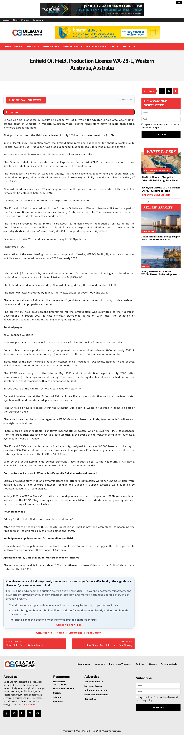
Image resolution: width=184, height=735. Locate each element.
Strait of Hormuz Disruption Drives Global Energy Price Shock (160, 179)
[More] (175, 91)
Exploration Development (155, 195)
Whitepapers (50, 46)
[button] (177, 46)
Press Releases (71, 46)
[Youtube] (38, 713)
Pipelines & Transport (21, 20)
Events (114, 46)
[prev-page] (143, 202)
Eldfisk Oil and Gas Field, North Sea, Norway (107, 645)
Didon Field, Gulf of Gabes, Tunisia (24, 645)
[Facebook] (162, 91)
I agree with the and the (160, 126)
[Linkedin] (22, 713)
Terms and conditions (169, 124)
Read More (29, 704)
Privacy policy (155, 127)
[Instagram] (14, 713)
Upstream (6, 20)
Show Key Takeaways (26, 100)
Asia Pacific (44, 632)
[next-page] (148, 202)
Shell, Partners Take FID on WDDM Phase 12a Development (159, 273)
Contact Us (128, 46)
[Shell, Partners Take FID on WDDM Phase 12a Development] (161, 257)
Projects (32, 46)
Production (93, 632)
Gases (145, 266)
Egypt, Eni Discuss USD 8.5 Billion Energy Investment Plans (160, 189)
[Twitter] (169, 91)
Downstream (38, 20)
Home (8, 46)
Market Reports (95, 46)
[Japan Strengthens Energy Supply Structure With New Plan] (161, 222)
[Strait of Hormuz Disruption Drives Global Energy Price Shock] (161, 163)
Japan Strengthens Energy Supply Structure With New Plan (160, 238)
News (17, 46)
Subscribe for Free (69, 624)
